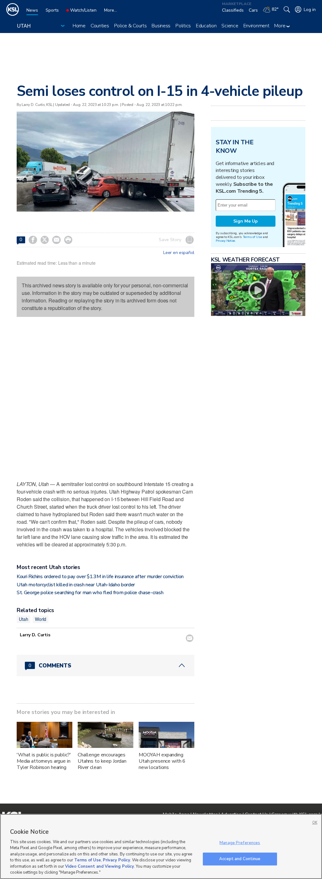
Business (161, 25)
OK (314, 822)
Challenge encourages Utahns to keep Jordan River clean (102, 761)
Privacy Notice (225, 241)
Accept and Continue (239, 858)
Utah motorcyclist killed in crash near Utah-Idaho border (76, 584)
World (40, 619)
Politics (183, 25)
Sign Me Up (245, 221)
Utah (23, 619)
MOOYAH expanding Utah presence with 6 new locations (162, 761)
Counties (100, 25)
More (280, 25)
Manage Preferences (239, 843)
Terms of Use (252, 237)
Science (229, 25)
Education (206, 25)
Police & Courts (130, 25)
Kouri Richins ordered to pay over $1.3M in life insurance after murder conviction (100, 576)
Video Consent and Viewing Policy (99, 866)
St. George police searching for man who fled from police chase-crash (90, 592)
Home (79, 25)
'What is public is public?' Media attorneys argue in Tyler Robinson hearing (44, 761)
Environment (256, 25)
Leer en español (178, 253)
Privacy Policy (116, 860)
